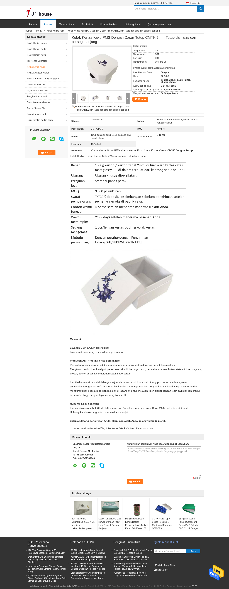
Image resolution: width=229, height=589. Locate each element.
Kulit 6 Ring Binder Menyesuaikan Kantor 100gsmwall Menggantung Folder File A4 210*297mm (130, 566)
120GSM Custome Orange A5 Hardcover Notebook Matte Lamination (46, 551)
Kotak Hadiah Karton (37, 49)
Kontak (142, 99)
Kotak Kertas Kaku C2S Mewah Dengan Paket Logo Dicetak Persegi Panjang (109, 523)
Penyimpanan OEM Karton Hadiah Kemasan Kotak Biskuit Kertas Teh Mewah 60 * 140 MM (136, 525)
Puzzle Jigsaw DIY (36, 108)
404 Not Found (79, 518)
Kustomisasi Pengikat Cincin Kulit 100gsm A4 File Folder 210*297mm (131, 574)
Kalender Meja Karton (37, 114)
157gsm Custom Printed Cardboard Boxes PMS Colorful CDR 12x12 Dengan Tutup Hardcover (189, 525)
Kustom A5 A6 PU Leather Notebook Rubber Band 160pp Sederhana (88, 558)
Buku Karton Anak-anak (38, 102)
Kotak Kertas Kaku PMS (117, 428)
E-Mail (158, 565)
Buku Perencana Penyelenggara (43, 78)
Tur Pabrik (87, 24)
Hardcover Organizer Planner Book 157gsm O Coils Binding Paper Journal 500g (47, 569)
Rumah (33, 24)
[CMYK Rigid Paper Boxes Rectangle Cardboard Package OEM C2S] (163, 508)
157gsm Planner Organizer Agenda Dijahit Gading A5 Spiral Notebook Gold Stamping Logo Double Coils (47, 578)
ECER (194, 586)
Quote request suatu (159, 24)
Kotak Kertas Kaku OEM (92, 428)
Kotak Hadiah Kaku (36, 55)
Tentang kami (66, 24)
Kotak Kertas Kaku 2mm (141, 428)
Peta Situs (169, 565)
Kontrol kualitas (109, 24)
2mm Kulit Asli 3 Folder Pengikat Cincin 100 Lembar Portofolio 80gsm (133, 551)
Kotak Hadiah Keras (37, 43)
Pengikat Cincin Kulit (37, 96)
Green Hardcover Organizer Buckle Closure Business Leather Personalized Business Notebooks (88, 576)
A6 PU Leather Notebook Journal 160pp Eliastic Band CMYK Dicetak (88, 551)
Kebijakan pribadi (38, 586)
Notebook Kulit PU (36, 84)
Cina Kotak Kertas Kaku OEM (62, 586)
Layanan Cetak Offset (37, 90)
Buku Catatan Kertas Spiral (40, 120)
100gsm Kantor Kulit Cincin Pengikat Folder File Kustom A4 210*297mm (131, 558)
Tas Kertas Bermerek (37, 61)
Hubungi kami (132, 24)
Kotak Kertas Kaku (56, 31)
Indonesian (195, 3)
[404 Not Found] (83, 508)
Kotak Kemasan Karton (38, 73)
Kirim (193, 551)
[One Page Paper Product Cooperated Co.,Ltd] (38, 13)
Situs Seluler (162, 570)
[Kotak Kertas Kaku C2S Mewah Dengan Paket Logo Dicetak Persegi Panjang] (110, 508)
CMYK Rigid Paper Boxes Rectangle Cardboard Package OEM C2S (162, 523)
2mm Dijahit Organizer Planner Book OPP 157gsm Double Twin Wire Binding (45, 560)
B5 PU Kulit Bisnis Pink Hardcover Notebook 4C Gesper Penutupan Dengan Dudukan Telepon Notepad (88, 566)
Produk (48, 24)
